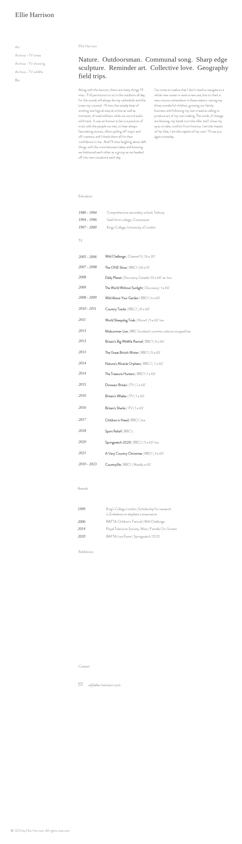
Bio (17, 80)
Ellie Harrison (34, 14)
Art (17, 47)
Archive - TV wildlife (29, 71)
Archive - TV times (28, 55)
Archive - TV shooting (30, 63)
